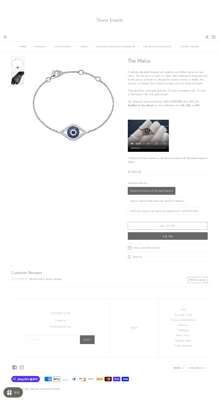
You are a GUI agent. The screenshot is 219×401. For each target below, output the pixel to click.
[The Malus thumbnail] (17, 63)
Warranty (183, 325)
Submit (87, 339)
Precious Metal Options (183, 320)
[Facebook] (14, 367)
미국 (195, 368)
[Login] (207, 37)
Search (134, 327)
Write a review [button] (198, 280)
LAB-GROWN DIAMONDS (157, 46)
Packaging (183, 330)
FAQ (183, 309)
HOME (23, 46)
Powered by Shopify (50, 389)
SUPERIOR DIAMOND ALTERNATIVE (115, 46)
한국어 (177, 368)
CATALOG (40, 46)
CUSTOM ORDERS (189, 46)
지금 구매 (168, 236)
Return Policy (183, 335)
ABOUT (84, 46)
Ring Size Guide (183, 315)
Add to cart (167, 225)
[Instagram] (22, 367)
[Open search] (5, 37)
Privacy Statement (183, 345)
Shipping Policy (183, 340)
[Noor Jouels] (110, 17)
